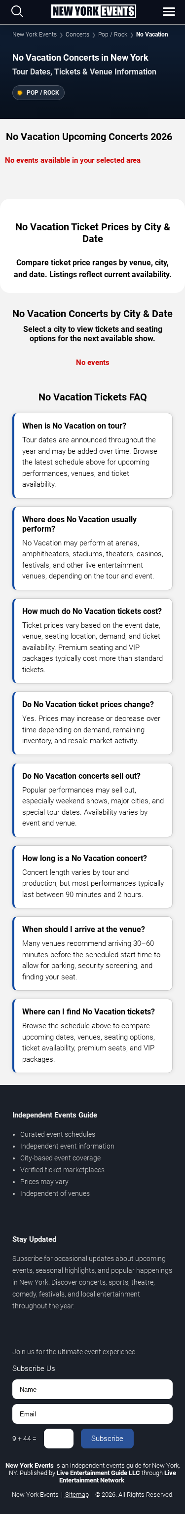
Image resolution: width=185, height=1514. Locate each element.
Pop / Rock (112, 34)
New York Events (34, 34)
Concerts (77, 34)
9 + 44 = (24, 1438)
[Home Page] (93, 12)
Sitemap (77, 1494)
